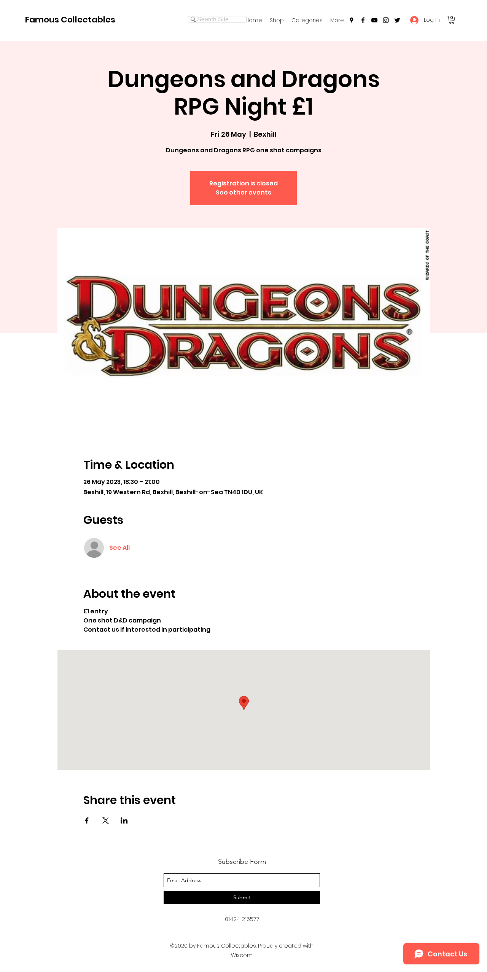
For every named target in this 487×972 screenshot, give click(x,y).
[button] (307, 20)
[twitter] (397, 20)
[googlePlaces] (351, 20)
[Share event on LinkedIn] (124, 820)
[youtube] (374, 20)
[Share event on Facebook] (87, 820)
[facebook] (363, 20)
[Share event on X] (105, 820)
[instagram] (386, 20)
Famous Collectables (70, 20)
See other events (243, 192)
